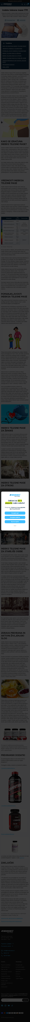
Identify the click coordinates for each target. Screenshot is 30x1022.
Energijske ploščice (15, 517)
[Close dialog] (27, 493)
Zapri (15, 525)
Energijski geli (15, 513)
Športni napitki (15, 521)
